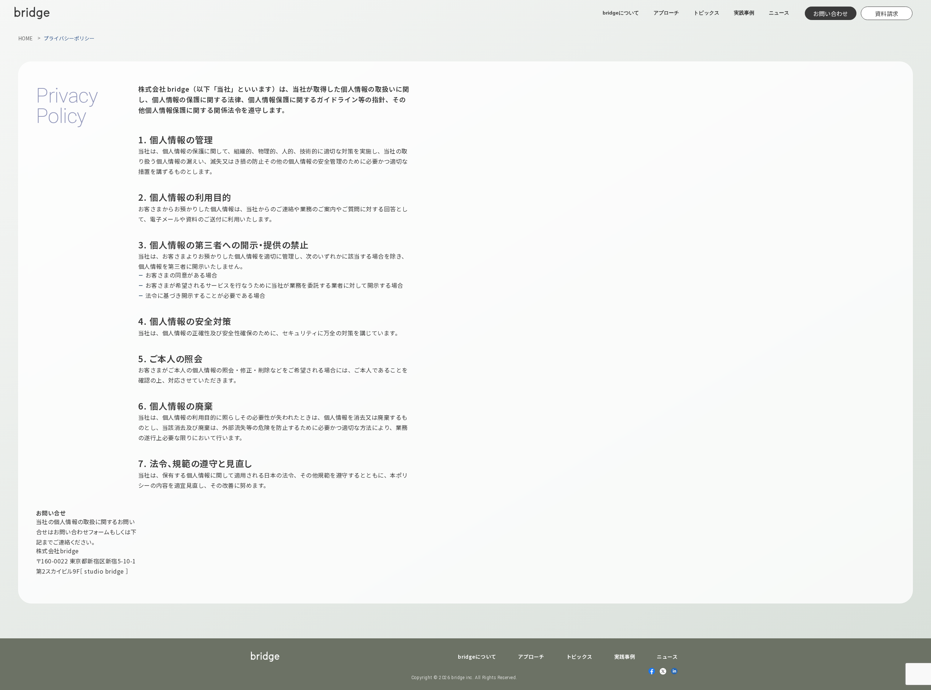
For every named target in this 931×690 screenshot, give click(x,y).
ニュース (779, 13)
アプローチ (666, 13)
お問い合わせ (830, 13)
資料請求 (886, 13)
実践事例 (744, 13)
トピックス (706, 13)
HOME (25, 38)
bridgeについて (621, 13)
